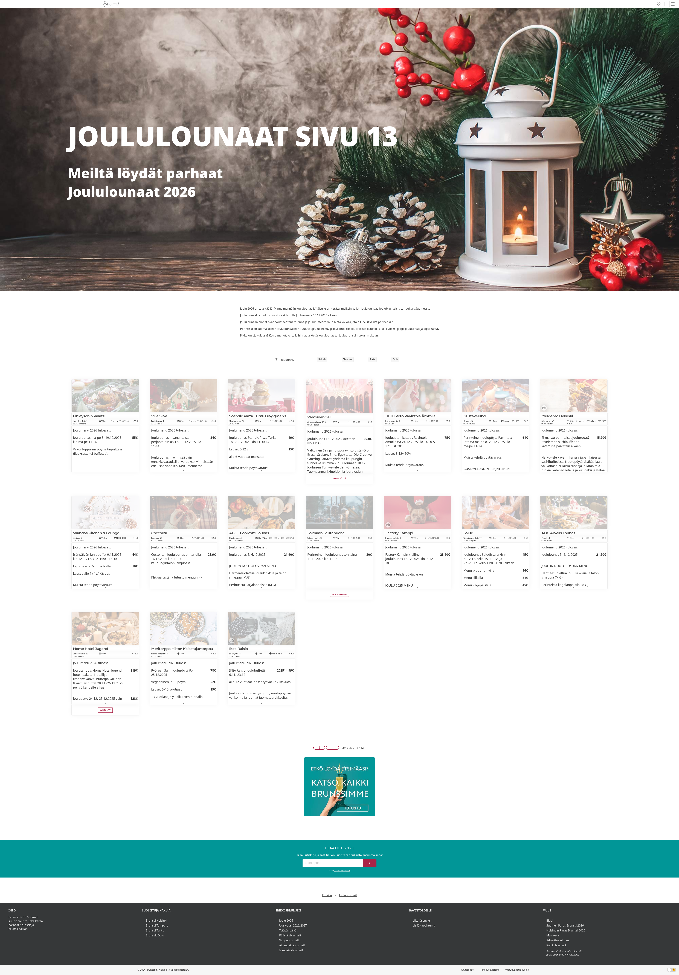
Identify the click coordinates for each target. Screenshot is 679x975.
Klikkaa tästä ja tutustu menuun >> (176, 577)
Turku (372, 359)
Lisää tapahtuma (424, 925)
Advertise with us (557, 940)
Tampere (347, 359)
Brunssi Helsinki (156, 920)
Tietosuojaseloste (342, 870)
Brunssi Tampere (157, 925)
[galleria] (543, 408)
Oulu (395, 359)
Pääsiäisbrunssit (290, 935)
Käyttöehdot (467, 969)
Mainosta (552, 935)
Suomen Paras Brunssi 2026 (565, 925)
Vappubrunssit (289, 940)
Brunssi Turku (155, 930)
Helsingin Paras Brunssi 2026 (565, 930)
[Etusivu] (111, 4)
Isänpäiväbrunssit (291, 950)
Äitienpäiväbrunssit (292, 945)
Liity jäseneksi (422, 920)
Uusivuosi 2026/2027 (293, 925)
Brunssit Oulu (155, 935)
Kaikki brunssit (556, 945)
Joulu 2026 (286, 920)
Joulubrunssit (348, 895)
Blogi (549, 920)
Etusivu (327, 895)
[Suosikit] (658, 4)
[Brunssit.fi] (339, 786)
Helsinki (322, 359)
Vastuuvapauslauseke (517, 969)
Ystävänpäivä (288, 930)
